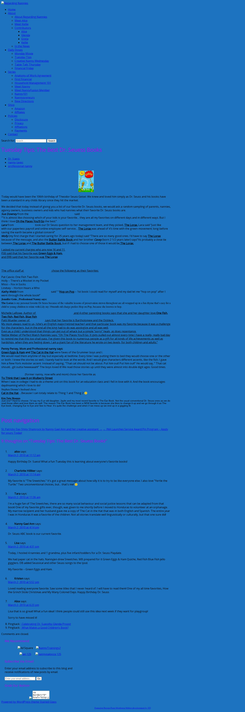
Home (12, 9)
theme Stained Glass (43, 702)
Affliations (21, 127)
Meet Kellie (21, 24)
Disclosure (21, 119)
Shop (11, 105)
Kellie (24, 42)
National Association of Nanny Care (51, 214)
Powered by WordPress (15, 702)
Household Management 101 (33, 83)
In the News (22, 46)
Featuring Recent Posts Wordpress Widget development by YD (122, 708)
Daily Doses (15, 50)
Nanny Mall (37, 320)
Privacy (19, 123)
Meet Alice (21, 20)
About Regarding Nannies (31, 17)
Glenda (25, 35)
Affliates (20, 112)
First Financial (23, 79)
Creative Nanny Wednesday (32, 61)
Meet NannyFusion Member (32, 90)
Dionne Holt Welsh (13, 374)
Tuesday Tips (23, 57)
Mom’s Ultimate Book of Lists (54, 313)
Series (12, 72)
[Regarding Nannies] (14, 3)
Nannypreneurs (25, 97)
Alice (24, 31)
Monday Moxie (24, 53)
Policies (12, 116)
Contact (13, 134)
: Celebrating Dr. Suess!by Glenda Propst (46, 624)
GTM (164, 225)
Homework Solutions (37, 291)
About (12, 13)
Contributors (23, 28)
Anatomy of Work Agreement (33, 75)
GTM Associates (24, 225)
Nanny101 (21, 94)
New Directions (24, 101)
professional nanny (20, 166)
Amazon (20, 108)
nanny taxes (15, 162)
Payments (21, 130)
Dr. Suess (14, 159)
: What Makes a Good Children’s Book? (44, 627)
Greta (24, 39)
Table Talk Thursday (28, 64)
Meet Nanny (22, 86)
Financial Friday (24, 68)
